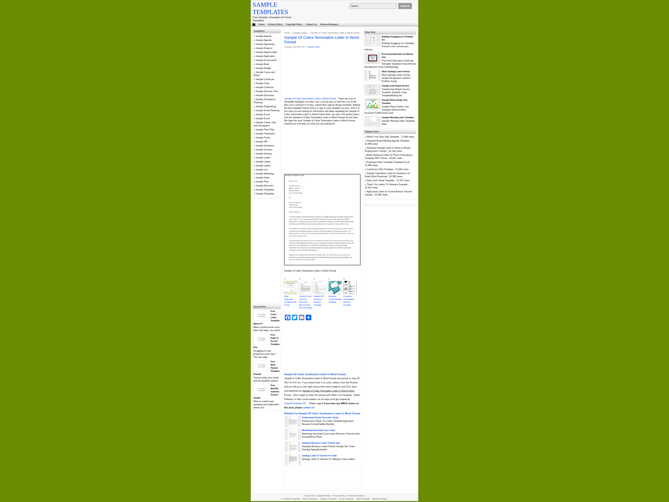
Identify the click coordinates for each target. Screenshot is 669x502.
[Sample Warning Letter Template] (373, 126)
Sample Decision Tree (267, 91)
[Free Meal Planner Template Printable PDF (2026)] (261, 370)
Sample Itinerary (264, 153)
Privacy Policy (275, 24)
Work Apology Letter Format (396, 71)
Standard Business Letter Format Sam (321, 443)
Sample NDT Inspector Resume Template (319, 300)
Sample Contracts (265, 87)
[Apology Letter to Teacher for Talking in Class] (293, 464)
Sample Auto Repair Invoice (395, 86)
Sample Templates (265, 189)
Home (262, 24)
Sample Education (265, 95)
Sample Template (328, 499)
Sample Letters (300, 33)
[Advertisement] (322, 72)
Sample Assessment (266, 60)
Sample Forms (263, 137)
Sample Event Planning (267, 110)
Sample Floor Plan (265, 129)
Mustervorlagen (379, 499)
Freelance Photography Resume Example (348, 300)
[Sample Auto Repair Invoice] (372, 94)
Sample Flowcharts (265, 133)
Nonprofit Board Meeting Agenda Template (388, 140)
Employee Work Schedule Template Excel (388, 162)
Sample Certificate (265, 79)
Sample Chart (262, 83)
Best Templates (310, 499)
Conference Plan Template (380, 169)
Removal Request (329, 24)
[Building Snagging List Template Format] (372, 45)
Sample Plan (262, 181)
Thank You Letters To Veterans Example (387, 184)
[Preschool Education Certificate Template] (372, 62)
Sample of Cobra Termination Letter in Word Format (310, 98)
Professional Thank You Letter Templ (320, 417)
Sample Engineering (266, 106)
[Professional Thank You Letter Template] (293, 426)
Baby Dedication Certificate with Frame (290, 300)
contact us (308, 407)
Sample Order (263, 177)
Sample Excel (263, 114)
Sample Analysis (264, 48)
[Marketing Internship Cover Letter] (293, 438)
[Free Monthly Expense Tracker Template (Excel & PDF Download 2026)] (261, 394)
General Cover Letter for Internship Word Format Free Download (305, 302)
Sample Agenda (263, 36)
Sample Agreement (265, 44)
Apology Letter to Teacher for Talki (319, 455)
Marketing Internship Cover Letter (318, 430)
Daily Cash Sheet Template (380, 180)
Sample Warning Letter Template (398, 117)
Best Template (363, 499)
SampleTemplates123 (295, 403)
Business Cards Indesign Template (335, 299)
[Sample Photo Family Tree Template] (372, 108)
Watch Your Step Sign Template (383, 136)
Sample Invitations (265, 145)
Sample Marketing (265, 173)
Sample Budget (263, 68)
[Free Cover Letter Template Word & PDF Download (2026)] (261, 319)
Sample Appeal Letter (266, 52)
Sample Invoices (264, 149)
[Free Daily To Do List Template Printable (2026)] (261, 343)
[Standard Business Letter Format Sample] (293, 451)
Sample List (262, 169)
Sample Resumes (265, 185)
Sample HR (261, 141)
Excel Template (346, 499)
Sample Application (265, 56)
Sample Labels (263, 157)
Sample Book (262, 64)
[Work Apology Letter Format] (372, 80)
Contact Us (311, 24)
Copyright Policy (294, 24)
